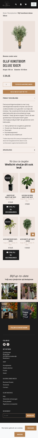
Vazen (5, 373)
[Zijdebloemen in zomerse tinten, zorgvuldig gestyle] (29, 310)
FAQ (4, 396)
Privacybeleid (7, 401)
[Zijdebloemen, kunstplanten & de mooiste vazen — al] (9, 291)
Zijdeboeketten (8, 368)
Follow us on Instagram (19, 327)
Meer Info (30, 428)
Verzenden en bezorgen (10, 399)
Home (4, 13)
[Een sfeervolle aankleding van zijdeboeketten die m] (9, 310)
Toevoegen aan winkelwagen (23, 84)
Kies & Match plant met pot (19, 92)
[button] (19, 98)
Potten (5, 370)
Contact (5, 387)
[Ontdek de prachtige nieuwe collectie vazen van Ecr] (29, 291)
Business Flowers (8, 382)
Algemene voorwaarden (10, 404)
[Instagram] (8, 344)
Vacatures (6, 385)
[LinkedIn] (5, 344)
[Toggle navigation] (33, 4)
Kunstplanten (12, 13)
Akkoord (20, 434)
